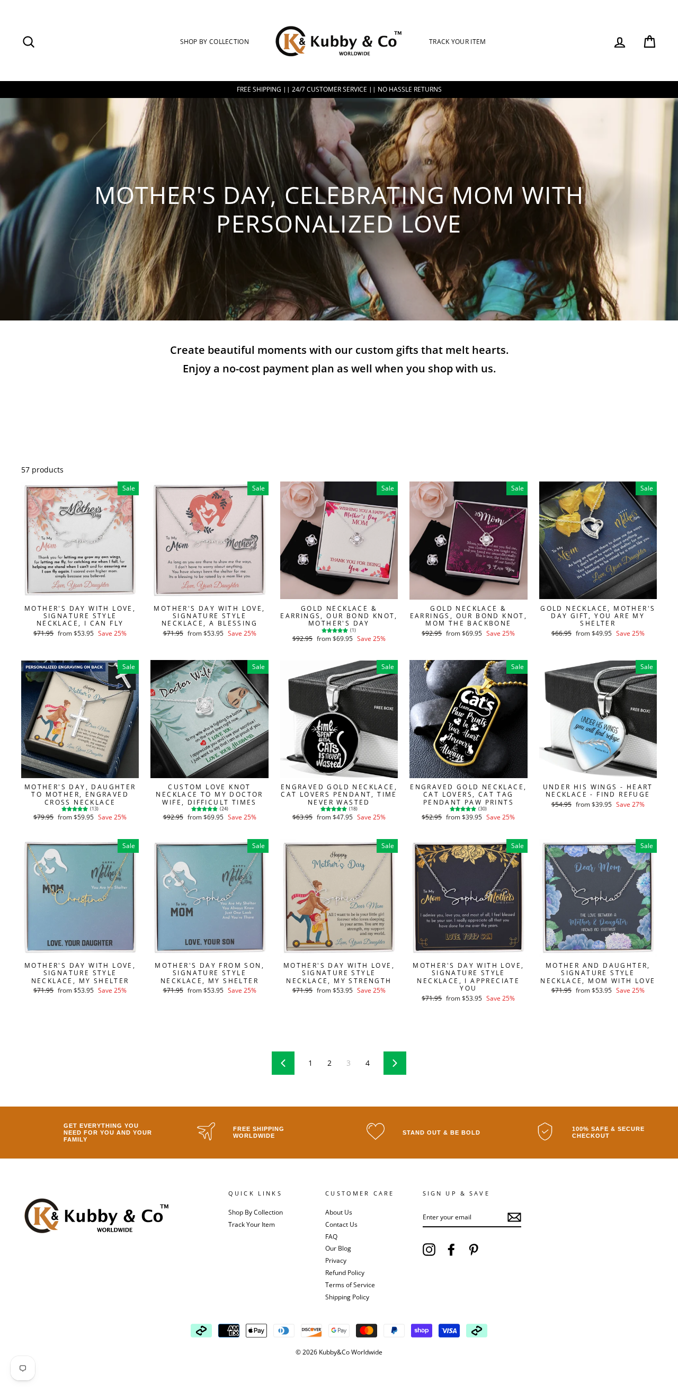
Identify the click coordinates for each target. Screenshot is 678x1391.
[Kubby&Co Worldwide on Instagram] (429, 1249)
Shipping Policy (347, 1296)
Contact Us (341, 1224)
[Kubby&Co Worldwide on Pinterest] (473, 1249)
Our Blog (338, 1248)
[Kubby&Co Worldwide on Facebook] (451, 1249)
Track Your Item (457, 41)
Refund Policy (344, 1272)
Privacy (335, 1260)
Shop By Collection (214, 41)
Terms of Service (350, 1284)
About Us (338, 1212)
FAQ (331, 1236)
